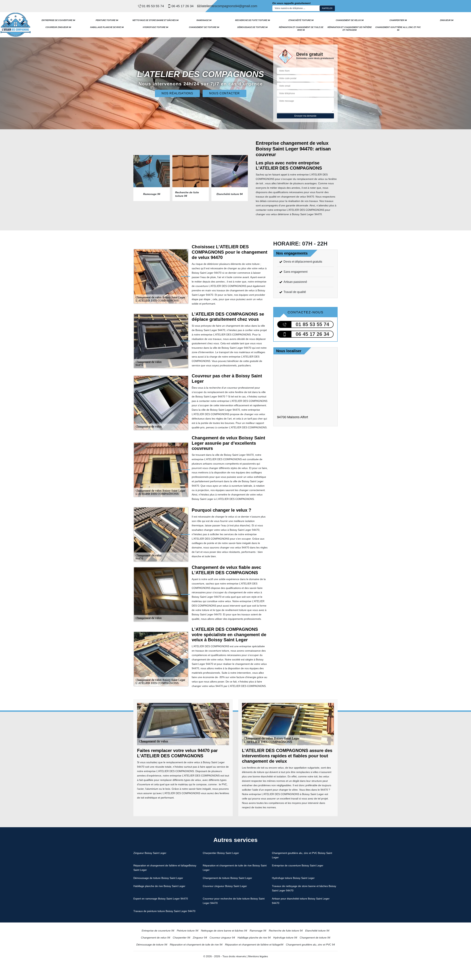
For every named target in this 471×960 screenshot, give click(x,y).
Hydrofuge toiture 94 (155, 27)
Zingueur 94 (446, 20)
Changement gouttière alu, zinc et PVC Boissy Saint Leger (302, 855)
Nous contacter (224, 93)
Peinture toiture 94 (107, 20)
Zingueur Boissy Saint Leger (149, 852)
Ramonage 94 (203, 20)
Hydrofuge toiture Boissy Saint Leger (293, 878)
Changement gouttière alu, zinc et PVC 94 (398, 28)
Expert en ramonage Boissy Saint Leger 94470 (160, 898)
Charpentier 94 (398, 20)
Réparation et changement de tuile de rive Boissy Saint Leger (235, 867)
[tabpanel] (151, 178)
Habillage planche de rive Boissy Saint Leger (159, 886)
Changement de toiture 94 (204, 27)
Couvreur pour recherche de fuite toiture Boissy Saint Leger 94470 (234, 900)
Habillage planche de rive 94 (107, 27)
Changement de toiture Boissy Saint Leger (227, 878)
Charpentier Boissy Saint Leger (221, 852)
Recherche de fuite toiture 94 (252, 20)
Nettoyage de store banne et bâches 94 (155, 20)
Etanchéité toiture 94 (301, 20)
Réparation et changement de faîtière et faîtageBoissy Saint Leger (164, 867)
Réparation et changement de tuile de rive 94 (301, 28)
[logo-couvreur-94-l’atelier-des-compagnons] (15, 24)
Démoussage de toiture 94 (252, 27)
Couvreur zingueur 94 (58, 27)
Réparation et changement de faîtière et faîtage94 (349, 28)
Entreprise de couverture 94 (58, 20)
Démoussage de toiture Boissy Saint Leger (158, 878)
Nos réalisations (177, 93)
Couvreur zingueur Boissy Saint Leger (225, 886)
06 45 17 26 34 (182, 6)
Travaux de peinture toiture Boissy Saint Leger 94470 (164, 911)
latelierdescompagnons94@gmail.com (229, 6)
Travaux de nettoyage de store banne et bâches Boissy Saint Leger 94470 (304, 888)
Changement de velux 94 (350, 20)
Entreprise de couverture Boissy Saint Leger (297, 865)
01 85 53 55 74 (153, 6)
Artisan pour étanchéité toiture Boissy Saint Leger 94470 (301, 900)
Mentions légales (258, 956)
